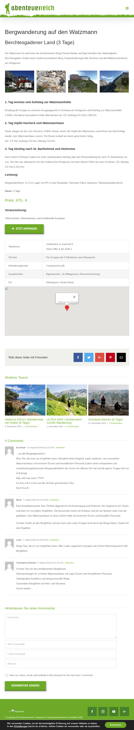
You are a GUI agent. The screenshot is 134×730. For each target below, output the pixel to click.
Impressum (41, 717)
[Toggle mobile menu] (127, 8)
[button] (67, 308)
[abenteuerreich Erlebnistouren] (19, 81)
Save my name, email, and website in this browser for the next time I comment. (51, 675)
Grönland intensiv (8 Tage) (105, 419)
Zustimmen (115, 724)
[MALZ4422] (51, 81)
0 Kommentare (31, 426)
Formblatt (72, 717)
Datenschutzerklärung (57, 717)
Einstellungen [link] (20, 726)
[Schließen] (74, 297)
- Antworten (60, 447)
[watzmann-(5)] (82, 81)
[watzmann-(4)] (114, 81)
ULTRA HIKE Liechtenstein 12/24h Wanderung (64, 421)
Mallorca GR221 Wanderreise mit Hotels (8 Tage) (24, 421)
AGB (80, 717)
